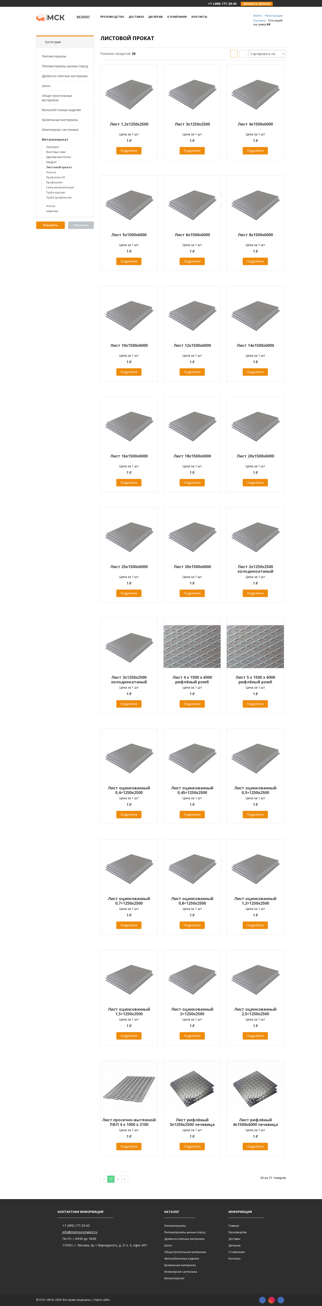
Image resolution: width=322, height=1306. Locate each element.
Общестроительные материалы (57, 98)
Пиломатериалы (54, 56)
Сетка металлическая (60, 187)
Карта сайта (102, 1300)
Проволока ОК (55, 177)
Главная (233, 1226)
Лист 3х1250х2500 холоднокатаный (129, 679)
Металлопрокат (55, 139)
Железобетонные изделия (61, 110)
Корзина (259, 20)
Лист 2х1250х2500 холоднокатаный (255, 569)
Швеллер (52, 211)
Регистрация (274, 16)
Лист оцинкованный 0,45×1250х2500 (192, 790)
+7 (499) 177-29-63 (76, 1225)
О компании (236, 1252)
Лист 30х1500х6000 (192, 566)
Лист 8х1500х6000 (255, 234)
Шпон (46, 86)
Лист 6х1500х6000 (192, 234)
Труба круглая (55, 192)
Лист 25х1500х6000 (129, 566)
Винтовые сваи (56, 152)
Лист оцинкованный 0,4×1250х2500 (129, 790)
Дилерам (234, 1245)
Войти (257, 16)
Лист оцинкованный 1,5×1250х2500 (129, 1011)
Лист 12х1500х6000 (192, 345)
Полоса (51, 172)
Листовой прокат (59, 167)
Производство (237, 1232)
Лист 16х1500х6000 (129, 456)
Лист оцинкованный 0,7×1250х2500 (129, 901)
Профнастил (54, 182)
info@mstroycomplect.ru (79, 1232)
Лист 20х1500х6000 (255, 456)
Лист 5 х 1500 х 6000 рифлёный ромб (255, 679)
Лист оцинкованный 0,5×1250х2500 (255, 790)
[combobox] (267, 53)
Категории (53, 42)
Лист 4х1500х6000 (255, 124)
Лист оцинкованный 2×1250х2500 (192, 1011)
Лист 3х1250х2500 (192, 124)
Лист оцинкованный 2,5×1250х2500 (255, 1011)
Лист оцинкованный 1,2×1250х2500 (255, 901)
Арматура (52, 147)
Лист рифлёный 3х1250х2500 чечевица (192, 1122)
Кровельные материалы (60, 120)
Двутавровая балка (58, 157)
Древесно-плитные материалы (65, 76)
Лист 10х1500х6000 (129, 345)
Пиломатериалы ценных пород (65, 66)
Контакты (234, 1258)
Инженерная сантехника (60, 130)
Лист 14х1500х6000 (255, 345)
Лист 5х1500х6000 (129, 234)
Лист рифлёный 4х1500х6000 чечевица (255, 1122)
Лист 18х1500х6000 (192, 456)
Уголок (50, 206)
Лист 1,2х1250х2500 (129, 124)
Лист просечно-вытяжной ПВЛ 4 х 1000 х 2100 (129, 1122)
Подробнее (128, 151)
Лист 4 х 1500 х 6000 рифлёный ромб (192, 679)
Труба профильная (58, 197)
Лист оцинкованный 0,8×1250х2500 (192, 901)
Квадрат (51, 162)
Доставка (234, 1239)
